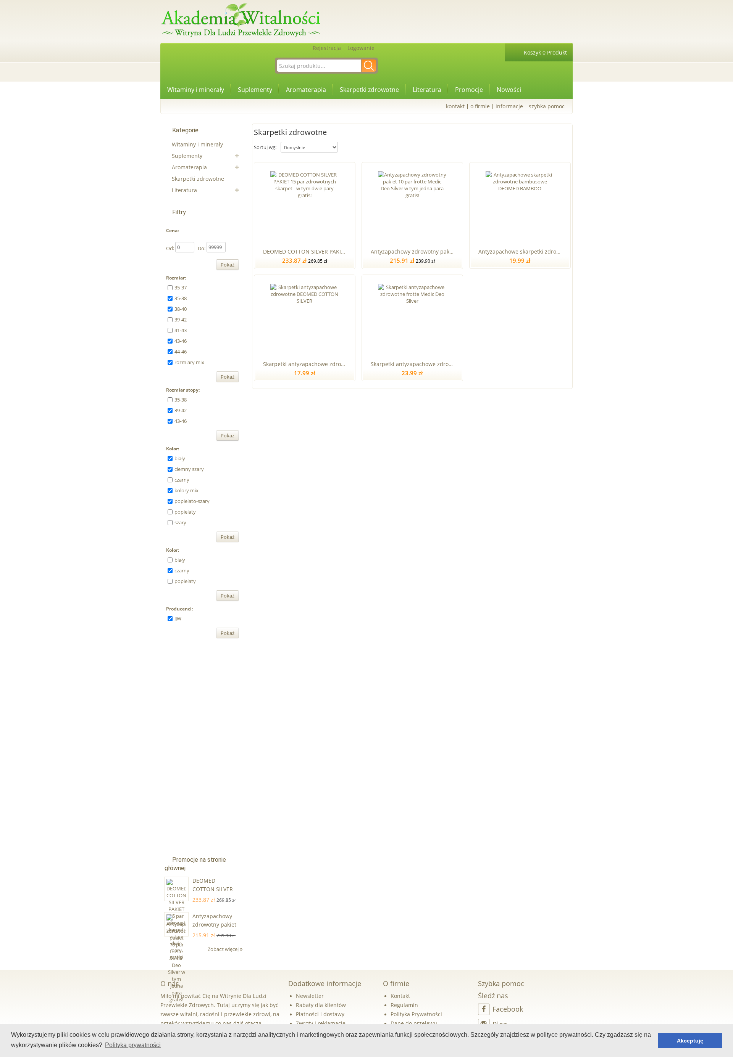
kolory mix (186, 490)
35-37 (180, 287)
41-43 (180, 330)
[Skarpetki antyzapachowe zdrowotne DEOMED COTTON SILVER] (304, 316)
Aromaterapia (306, 89)
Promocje (469, 89)
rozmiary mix (189, 362)
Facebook (507, 1009)
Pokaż (227, 264)
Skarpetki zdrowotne (369, 89)
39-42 (180, 319)
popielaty (185, 511)
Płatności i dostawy (320, 1014)
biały (179, 458)
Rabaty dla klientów (321, 1005)
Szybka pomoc (547, 106)
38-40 (180, 308)
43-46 (180, 340)
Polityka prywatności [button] (133, 1045)
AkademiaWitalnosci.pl (240, 21)
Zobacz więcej (224, 949)
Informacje (509, 106)
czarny (181, 479)
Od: (170, 248)
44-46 (180, 351)
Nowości (509, 89)
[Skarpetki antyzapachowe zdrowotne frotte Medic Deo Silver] (412, 316)
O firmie (480, 106)
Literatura (427, 89)
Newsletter (310, 995)
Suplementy (255, 89)
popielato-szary (192, 501)
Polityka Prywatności (416, 1014)
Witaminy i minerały (195, 89)
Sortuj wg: (265, 147)
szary (180, 522)
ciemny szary (189, 469)
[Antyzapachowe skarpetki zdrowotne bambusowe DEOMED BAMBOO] (520, 204)
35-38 (180, 298)
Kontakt (455, 106)
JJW (177, 618)
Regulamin (404, 1005)
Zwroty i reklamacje (321, 1023)
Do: (201, 248)
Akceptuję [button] (690, 1041)
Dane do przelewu (414, 1023)
